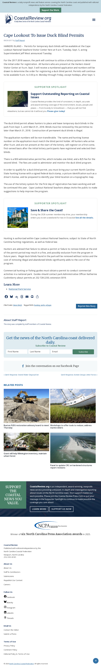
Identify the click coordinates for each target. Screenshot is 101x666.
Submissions (9, 576)
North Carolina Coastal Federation (18, 551)
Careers (7, 584)
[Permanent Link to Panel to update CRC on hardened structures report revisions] (73, 448)
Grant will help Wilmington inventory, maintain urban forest (25, 454)
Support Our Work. (50, 10)
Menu (94, 18)
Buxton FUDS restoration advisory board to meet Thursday (26, 426)
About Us (7, 568)
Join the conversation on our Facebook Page (52, 365)
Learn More (39, 509)
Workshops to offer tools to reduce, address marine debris (71, 426)
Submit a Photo (10, 634)
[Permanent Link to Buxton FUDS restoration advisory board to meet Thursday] (26, 406)
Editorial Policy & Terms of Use (16, 654)
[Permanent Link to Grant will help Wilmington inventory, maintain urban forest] (26, 442)
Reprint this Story (86, 306)
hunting (37, 305)
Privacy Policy (9, 645)
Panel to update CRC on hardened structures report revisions (71, 466)
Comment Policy (10, 649)
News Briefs (17, 305)
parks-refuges (46, 305)
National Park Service (20, 289)
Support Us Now (61, 509)
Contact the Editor (11, 630)
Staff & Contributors (12, 572)
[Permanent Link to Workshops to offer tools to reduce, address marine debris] (73, 406)
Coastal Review (9, 2)
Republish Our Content (13, 580)
